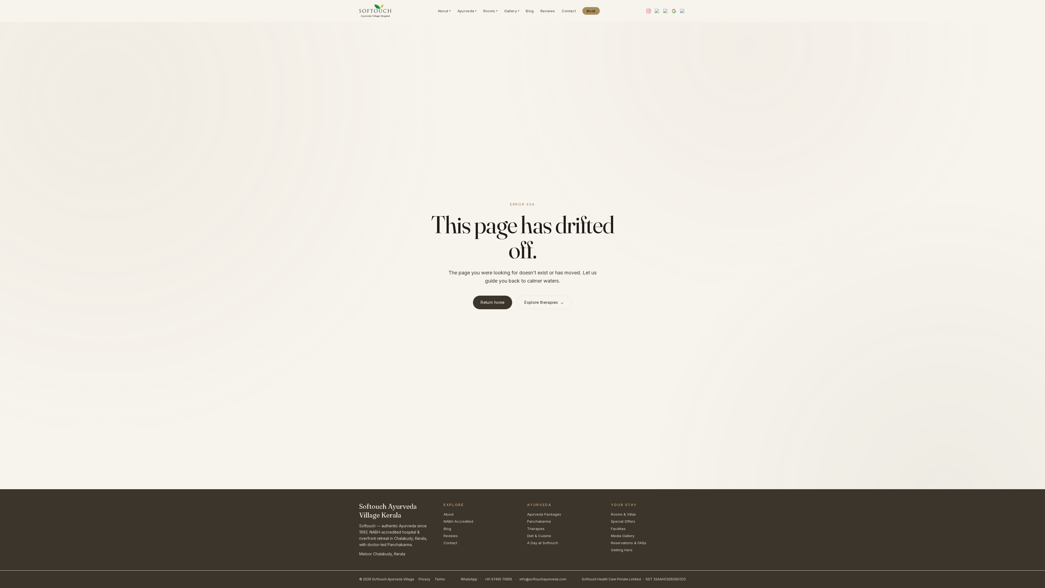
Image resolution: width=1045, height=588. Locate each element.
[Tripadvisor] (665, 11)
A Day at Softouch (542, 543)
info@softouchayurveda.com (543, 579)
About (444, 11)
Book (591, 11)
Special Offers (623, 521)
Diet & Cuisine (539, 536)
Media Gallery (622, 536)
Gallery (512, 11)
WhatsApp (469, 579)
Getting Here (621, 550)
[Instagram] (648, 11)
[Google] (674, 11)
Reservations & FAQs (628, 543)
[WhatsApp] (682, 11)
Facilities (618, 528)
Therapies (536, 528)
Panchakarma (539, 521)
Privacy (424, 579)
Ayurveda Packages (544, 514)
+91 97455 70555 (498, 579)
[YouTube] (657, 11)
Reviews (547, 11)
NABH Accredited (458, 521)
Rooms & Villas (623, 514)
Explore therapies (544, 302)
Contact (569, 11)
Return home (493, 302)
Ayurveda (467, 11)
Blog (530, 11)
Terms (440, 579)
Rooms (490, 11)
